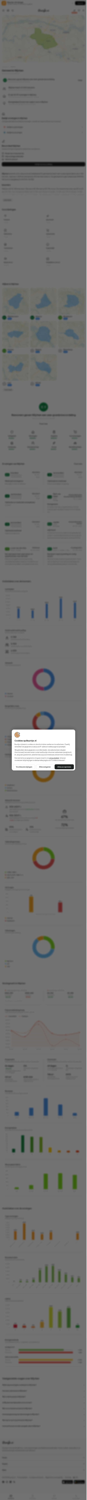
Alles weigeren (44, 767)
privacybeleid (53, 758)
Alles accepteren (63, 767)
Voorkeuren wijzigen (23, 767)
